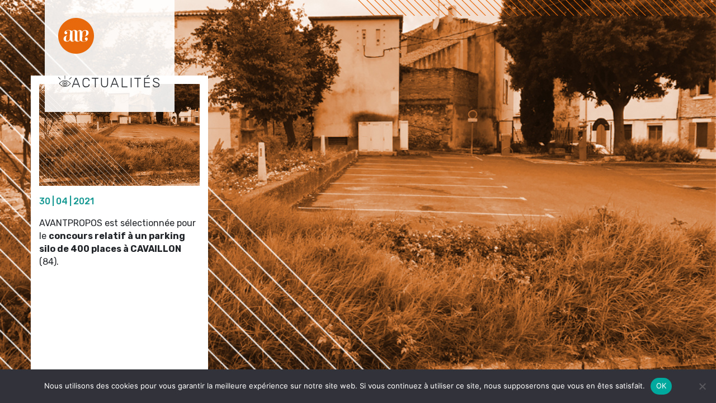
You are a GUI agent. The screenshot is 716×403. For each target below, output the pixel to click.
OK (661, 385)
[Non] (702, 386)
